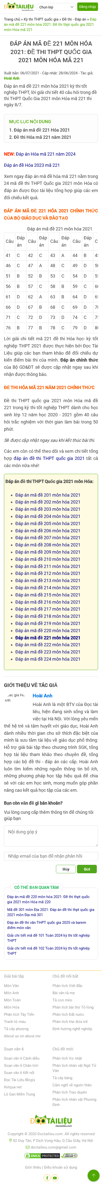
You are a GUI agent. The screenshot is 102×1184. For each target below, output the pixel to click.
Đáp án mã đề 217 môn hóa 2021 (47, 609)
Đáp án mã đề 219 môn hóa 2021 (47, 623)
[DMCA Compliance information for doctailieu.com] (69, 1157)
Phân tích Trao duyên (69, 1092)
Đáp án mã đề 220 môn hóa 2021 (47, 630)
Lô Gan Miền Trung (19, 1094)
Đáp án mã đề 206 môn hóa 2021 (47, 530)
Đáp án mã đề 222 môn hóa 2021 (47, 644)
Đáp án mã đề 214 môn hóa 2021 (47, 587)
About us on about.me (22, 1036)
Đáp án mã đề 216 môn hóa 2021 (47, 602)
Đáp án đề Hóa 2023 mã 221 (32, 165)
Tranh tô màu (15, 1021)
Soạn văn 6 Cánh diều (21, 1058)
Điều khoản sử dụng (60, 1167)
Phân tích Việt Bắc (67, 986)
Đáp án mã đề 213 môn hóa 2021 (47, 580)
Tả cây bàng (62, 1078)
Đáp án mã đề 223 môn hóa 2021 (47, 651)
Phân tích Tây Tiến (19, 1014)
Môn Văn (11, 986)
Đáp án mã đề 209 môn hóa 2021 (47, 552)
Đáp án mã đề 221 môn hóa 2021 (47, 637)
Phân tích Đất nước (68, 1014)
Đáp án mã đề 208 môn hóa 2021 (47, 544)
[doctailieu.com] (51, 1122)
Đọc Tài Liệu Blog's (19, 1080)
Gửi (87, 869)
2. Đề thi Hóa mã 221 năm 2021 (40, 137)
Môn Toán (12, 1000)
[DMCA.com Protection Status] (42, 1157)
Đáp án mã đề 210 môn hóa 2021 (47, 559)
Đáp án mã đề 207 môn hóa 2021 (47, 537)
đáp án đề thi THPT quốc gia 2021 (49, 458)
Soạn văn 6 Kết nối (19, 1073)
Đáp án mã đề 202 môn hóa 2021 (47, 502)
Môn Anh (11, 993)
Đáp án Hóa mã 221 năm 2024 (46, 154)
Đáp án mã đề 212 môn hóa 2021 (47, 573)
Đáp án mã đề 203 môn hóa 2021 (47, 509)
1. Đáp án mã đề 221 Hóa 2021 (39, 130)
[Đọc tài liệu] (47, 1177)
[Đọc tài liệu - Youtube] (54, 1177)
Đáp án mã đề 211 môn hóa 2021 (47, 566)
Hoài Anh (42, 696)
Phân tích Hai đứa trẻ (70, 1021)
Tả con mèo (62, 1000)
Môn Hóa (11, 1007)
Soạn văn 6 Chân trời (21, 1065)
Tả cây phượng (16, 1029)
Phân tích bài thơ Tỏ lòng (73, 1007)
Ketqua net (13, 1087)
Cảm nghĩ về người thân (72, 1085)
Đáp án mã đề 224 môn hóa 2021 (47, 659)
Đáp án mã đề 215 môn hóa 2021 (47, 594)
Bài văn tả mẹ (63, 993)
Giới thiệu (33, 1167)
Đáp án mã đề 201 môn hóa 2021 (47, 495)
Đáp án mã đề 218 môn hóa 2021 (47, 616)
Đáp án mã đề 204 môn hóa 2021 (47, 516)
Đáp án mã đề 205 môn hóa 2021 (47, 523)
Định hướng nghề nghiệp (72, 1029)
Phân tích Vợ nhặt (67, 1058)
